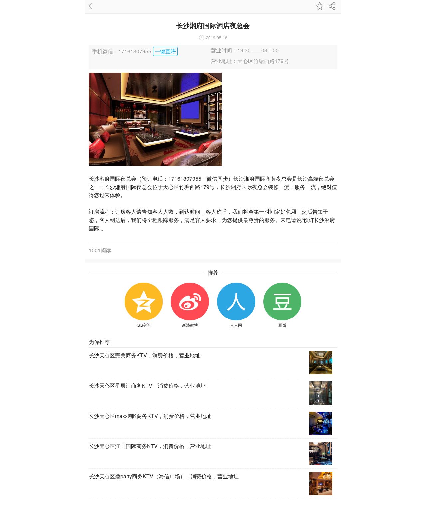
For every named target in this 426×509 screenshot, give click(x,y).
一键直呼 (165, 51)
